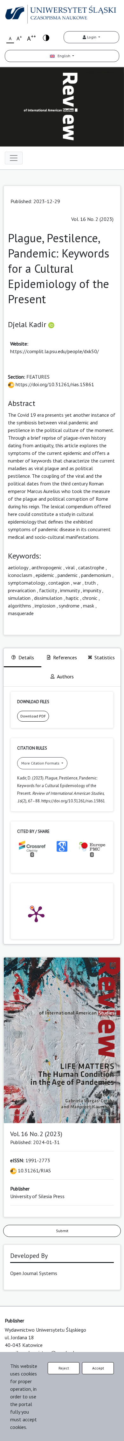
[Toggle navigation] (14, 158)
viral (70, 567)
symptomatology (26, 583)
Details (26, 657)
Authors (65, 676)
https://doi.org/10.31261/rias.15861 (54, 384)
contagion (59, 583)
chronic (89, 598)
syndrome (69, 605)
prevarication (22, 590)
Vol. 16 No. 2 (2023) (92, 219)
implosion (45, 605)
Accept (98, 1368)
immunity (69, 590)
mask (88, 605)
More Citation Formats (40, 763)
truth (90, 583)
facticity (48, 590)
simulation (19, 598)
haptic (72, 598)
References (65, 657)
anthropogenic (46, 567)
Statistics (104, 657)
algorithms (19, 605)
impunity (92, 590)
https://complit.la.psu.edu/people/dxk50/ (54, 351)
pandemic (68, 575)
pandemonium (96, 575)
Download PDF (33, 716)
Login (91, 37)
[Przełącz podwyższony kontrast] (46, 37)
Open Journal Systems (33, 1273)
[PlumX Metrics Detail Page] (36, 914)
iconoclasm (20, 575)
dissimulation (48, 598)
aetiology (18, 567)
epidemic (45, 575)
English (63, 55)
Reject (64, 1368)
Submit (62, 1230)
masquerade (21, 613)
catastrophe (91, 567)
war (77, 583)
